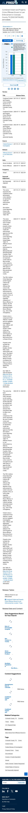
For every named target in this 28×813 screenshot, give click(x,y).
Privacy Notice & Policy (8, 809)
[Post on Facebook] (12, 89)
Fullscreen (21, 80)
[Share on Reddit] (15, 89)
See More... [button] (14, 668)
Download (19, 40)
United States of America (12, 767)
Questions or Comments (8, 799)
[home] (10, 2)
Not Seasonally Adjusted (12, 770)
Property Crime (9, 750)
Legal (3, 806)
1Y (5, 36)
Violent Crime (9, 744)
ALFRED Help (5, 801)
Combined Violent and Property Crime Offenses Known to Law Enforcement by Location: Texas (14, 601)
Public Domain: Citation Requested (14, 763)
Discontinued (9, 753)
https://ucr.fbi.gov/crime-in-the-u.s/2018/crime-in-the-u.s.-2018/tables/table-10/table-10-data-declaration (8, 380)
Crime (20, 740)
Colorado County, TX (11, 718)
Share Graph (13, 85)
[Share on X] (9, 89)
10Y (13, 36)
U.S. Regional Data (10, 725)
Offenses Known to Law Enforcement (7, 154)
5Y (9, 36)
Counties (20, 718)
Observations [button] (7, 26)
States (12, 721)
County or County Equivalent (12, 757)
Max (18, 36)
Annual (7, 760)
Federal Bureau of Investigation (13, 747)
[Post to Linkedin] (18, 89)
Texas (7, 721)
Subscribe (21, 782)
